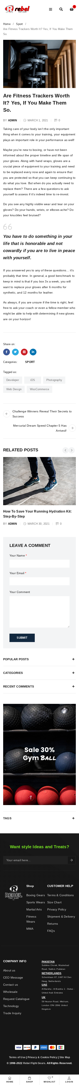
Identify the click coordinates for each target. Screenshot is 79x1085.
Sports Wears (35, 902)
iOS (32, 380)
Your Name (18, 555)
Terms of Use (17, 1057)
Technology (11, 1006)
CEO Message (13, 977)
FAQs (51, 930)
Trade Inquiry (12, 1013)
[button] (65, 450)
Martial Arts (34, 909)
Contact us (10, 984)
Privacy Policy (56, 909)
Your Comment (19, 592)
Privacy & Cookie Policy (43, 1057)
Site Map (64, 1057)
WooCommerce (39, 389)
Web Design (13, 389)
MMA (29, 928)
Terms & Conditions (60, 895)
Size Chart (54, 902)
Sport (19, 24)
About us (9, 970)
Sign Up (71, 860)
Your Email (17, 573)
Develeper (12, 380)
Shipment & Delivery (61, 916)
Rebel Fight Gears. (34, 1063)
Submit (22, 637)
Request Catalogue (16, 999)
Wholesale (10, 991)
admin (12, 120)
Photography (54, 380)
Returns (52, 923)
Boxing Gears (35, 895)
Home (7, 24)
